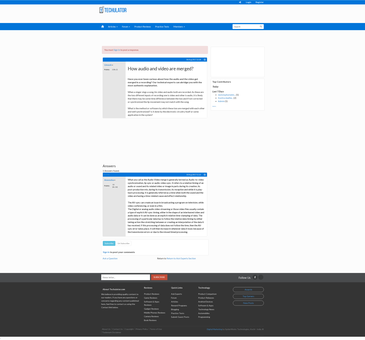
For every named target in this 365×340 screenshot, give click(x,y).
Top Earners (248, 296)
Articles (174, 301)
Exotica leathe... (225, 97)
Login (248, 2)
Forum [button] (125, 26)
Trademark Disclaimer (111, 332)
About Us (106, 329)
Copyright (129, 329)
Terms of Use (156, 329)
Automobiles (204, 313)
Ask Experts (176, 294)
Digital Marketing (214, 329)
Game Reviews (150, 298)
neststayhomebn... (227, 94)
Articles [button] (112, 26)
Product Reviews (142, 26)
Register (260, 2)
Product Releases (206, 298)
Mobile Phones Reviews (154, 312)
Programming (204, 317)
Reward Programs (179, 305)
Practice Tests (162, 26)
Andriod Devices (205, 301)
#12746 (107, 175)
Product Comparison (207, 294)
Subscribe (159, 277)
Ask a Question (110, 258)
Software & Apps (205, 305)
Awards (248, 289)
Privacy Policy (142, 329)
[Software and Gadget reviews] (113, 9)
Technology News (206, 309)
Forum (174, 298)
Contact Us (117, 329)
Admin (221, 101)
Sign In (117, 49)
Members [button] (178, 26)
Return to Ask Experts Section (181, 258)
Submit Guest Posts (180, 317)
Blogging (175, 309)
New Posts (248, 303)
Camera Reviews (151, 316)
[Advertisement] (168, 37)
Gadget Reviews (151, 309)
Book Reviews (150, 320)
